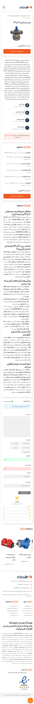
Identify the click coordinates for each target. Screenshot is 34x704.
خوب (14, 443)
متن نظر (28, 414)
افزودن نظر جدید (7, 401)
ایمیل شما (28, 482)
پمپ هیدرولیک (24, 16)
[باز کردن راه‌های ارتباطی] (30, 700)
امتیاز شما (28, 440)
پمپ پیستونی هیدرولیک (14, 16)
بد (14, 448)
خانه (30, 16)
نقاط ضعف (28, 465)
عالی (25, 443)
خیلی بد (25, 452)
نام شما (29, 473)
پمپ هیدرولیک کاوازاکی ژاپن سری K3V (10, 557)
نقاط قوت (28, 456)
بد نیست (25, 448)
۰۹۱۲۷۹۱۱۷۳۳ (9, 135)
